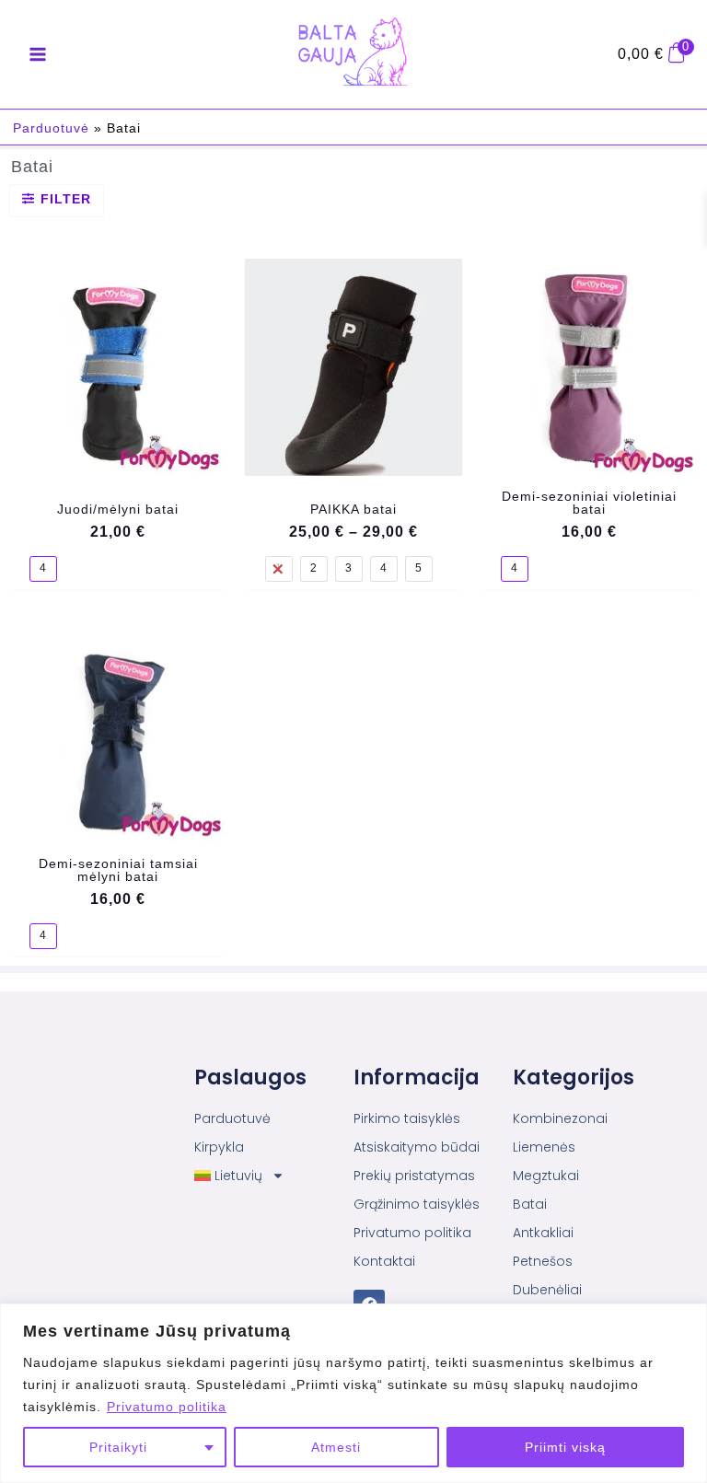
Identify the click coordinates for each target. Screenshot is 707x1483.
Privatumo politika (166, 1406)
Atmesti (336, 1447)
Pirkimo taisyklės (407, 1118)
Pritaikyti (118, 1447)
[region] (353, 1393)
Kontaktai (384, 1261)
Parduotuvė (51, 128)
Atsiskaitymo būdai (417, 1147)
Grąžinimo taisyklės (417, 1204)
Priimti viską (565, 1447)
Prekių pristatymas (414, 1175)
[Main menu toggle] (38, 54)
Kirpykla (219, 1147)
